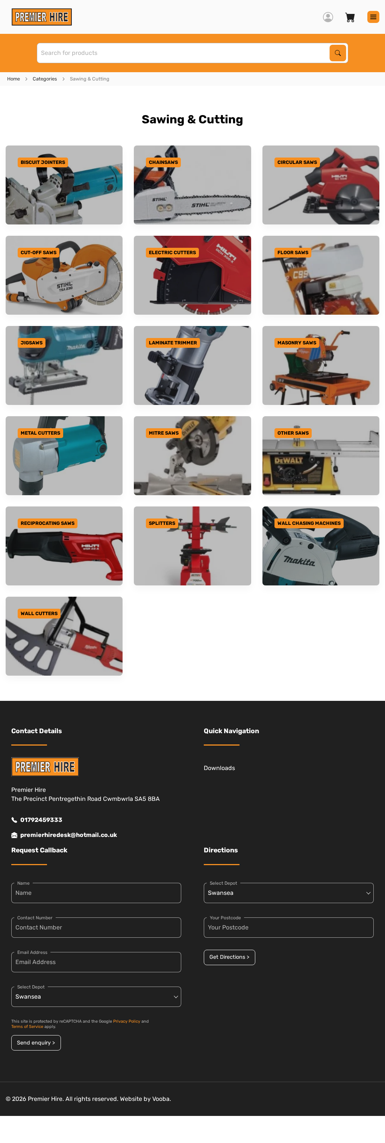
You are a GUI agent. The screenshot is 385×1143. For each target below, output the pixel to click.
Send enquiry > (36, 1043)
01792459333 (41, 819)
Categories (45, 79)
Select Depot (31, 987)
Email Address (32, 952)
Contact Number (35, 917)
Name (23, 883)
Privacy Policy (126, 1021)
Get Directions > (229, 957)
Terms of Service (27, 1026)
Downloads (219, 768)
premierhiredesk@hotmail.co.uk (68, 834)
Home (13, 79)
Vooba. (161, 1098)
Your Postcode (225, 917)
